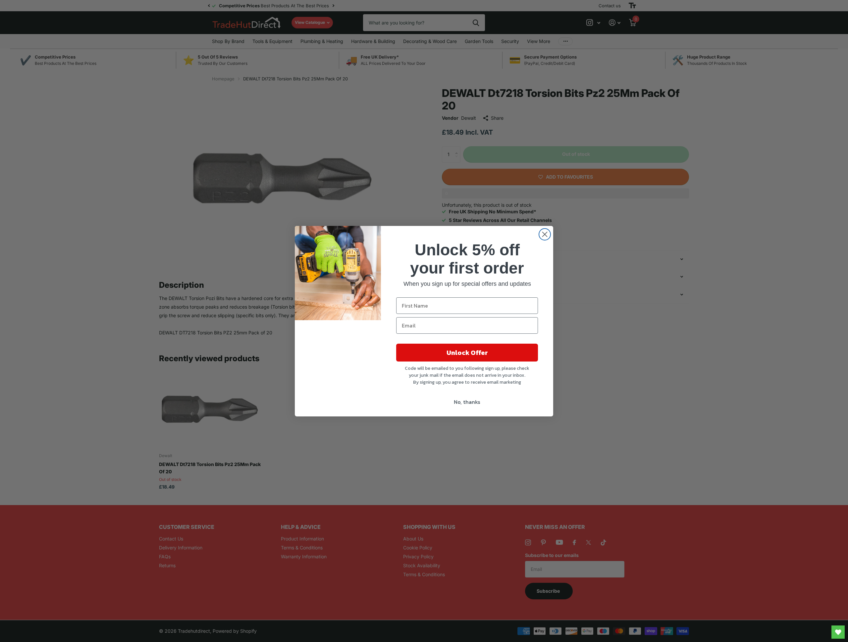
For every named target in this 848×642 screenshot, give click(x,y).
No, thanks (467, 402)
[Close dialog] (545, 234)
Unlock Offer (467, 353)
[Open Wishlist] (838, 632)
